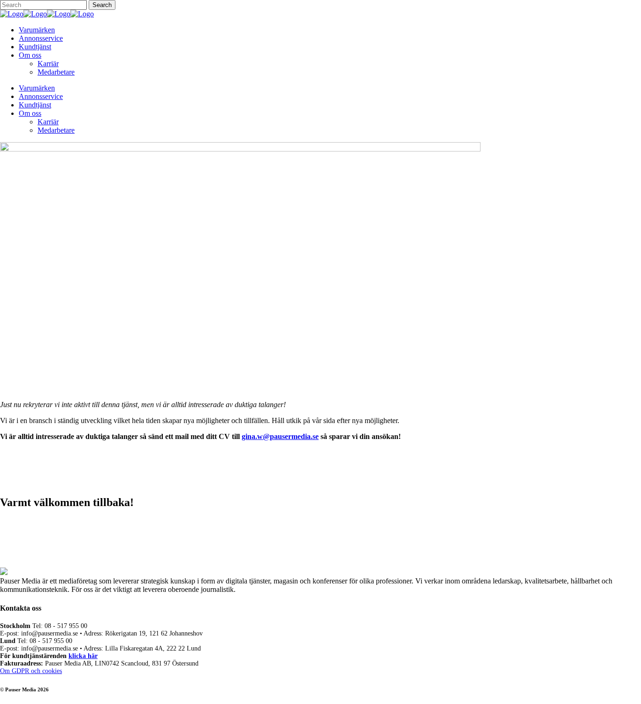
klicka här (83, 655)
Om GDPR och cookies (31, 670)
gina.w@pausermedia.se (280, 436)
